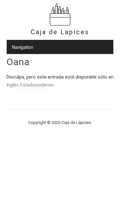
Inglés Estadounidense (30, 85)
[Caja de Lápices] (60, 25)
